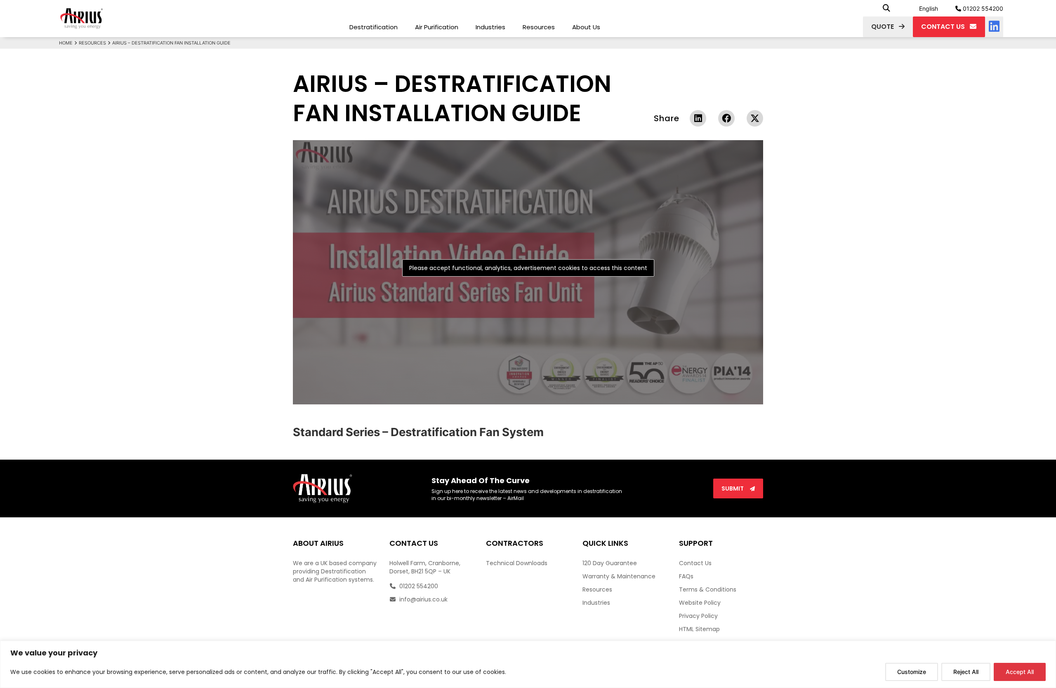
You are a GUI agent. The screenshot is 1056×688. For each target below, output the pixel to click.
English (928, 8)
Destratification (373, 27)
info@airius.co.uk (423, 599)
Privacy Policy (698, 616)
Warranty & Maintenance (618, 576)
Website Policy (700, 603)
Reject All (965, 671)
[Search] (886, 8)
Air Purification (436, 27)
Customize (911, 671)
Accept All (1020, 671)
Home (66, 43)
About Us (586, 27)
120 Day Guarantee (609, 563)
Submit (733, 488)
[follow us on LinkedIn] (994, 26)
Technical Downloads (516, 563)
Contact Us (695, 563)
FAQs (686, 576)
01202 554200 (982, 8)
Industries (490, 27)
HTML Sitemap (699, 629)
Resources (539, 27)
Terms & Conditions (707, 589)
